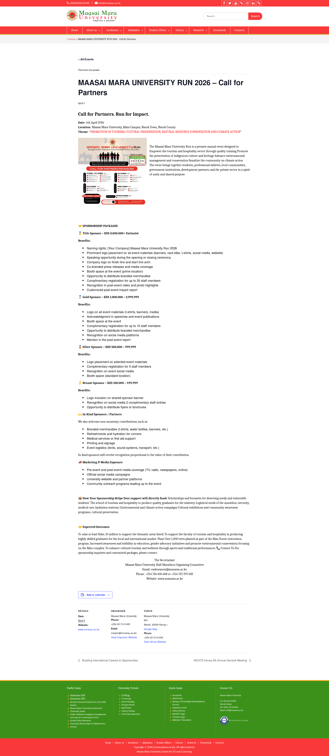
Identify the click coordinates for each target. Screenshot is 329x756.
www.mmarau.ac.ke (88, 629)
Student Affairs (157, 30)
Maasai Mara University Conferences (86, 708)
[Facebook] (224, 3)
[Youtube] (235, 3)
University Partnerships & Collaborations (87, 723)
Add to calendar (96, 594)
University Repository (130, 714)
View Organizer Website (124, 637)
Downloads (219, 30)
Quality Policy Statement (80, 720)
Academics (112, 30)
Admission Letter (179, 707)
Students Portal (128, 705)
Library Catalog (128, 711)
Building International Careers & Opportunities (109, 660)
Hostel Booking (127, 701)
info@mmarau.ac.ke (109, 3)
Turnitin (176, 717)
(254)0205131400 (79, 3)
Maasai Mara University (230, 695)
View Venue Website (155, 641)
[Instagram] (247, 3)
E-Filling (125, 695)
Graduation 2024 (77, 698)
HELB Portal (177, 698)
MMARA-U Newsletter (181, 720)
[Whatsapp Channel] (259, 3)
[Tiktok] (241, 3)
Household (176, 695)
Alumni (73, 726)
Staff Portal (126, 708)
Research (198, 30)
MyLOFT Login (178, 714)
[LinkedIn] (253, 3)
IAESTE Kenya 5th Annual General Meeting (221, 660)
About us (92, 30)
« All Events (86, 59)
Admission (134, 30)
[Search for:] (233, 16)
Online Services (178, 711)
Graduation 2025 (77, 695)
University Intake (77, 711)
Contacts (239, 30)
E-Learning (126, 698)
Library (180, 30)
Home (74, 30)
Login (182, 717)
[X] (229, 3)
